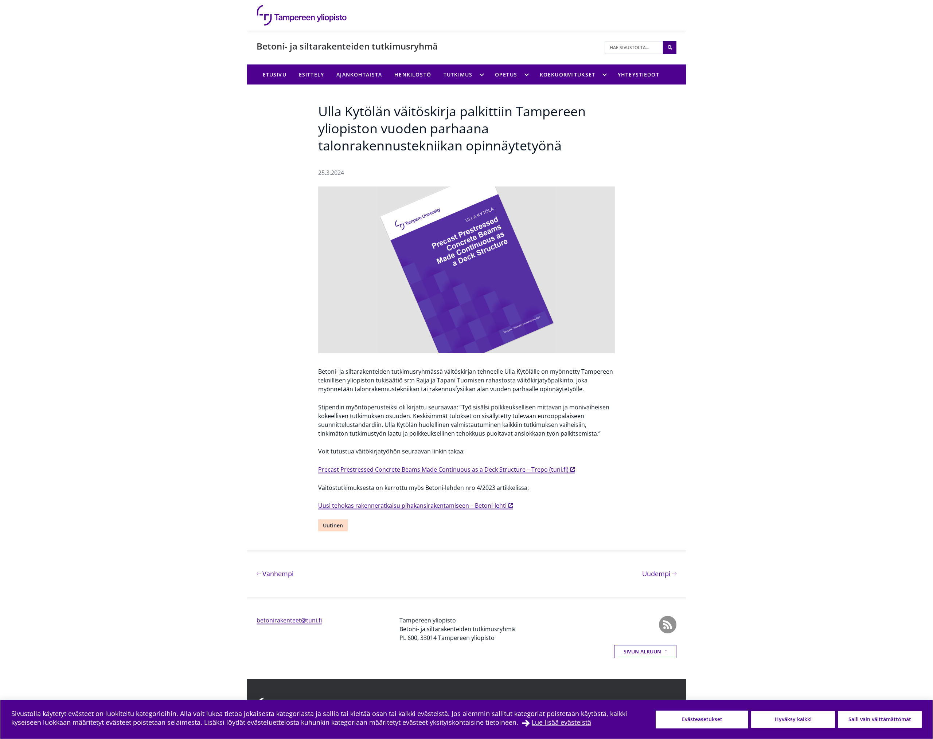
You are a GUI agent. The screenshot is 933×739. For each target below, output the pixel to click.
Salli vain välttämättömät (879, 719)
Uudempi (659, 573)
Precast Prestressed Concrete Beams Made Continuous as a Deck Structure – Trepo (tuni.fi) (443, 469)
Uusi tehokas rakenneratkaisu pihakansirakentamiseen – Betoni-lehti (412, 506)
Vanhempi (277, 573)
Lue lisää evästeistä (561, 722)
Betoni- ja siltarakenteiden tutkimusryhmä (347, 46)
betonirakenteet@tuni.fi (289, 620)
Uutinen (333, 525)
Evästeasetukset (702, 719)
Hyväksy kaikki (793, 719)
